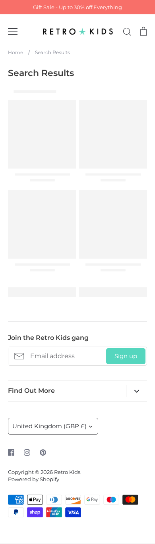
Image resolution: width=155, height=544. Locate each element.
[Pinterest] (43, 452)
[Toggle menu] (12, 31)
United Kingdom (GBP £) (49, 426)
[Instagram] (27, 452)
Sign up (125, 356)
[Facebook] (11, 452)
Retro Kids (67, 472)
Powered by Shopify (33, 479)
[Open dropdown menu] (136, 391)
